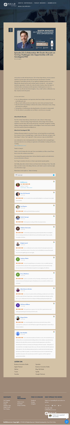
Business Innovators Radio (21, 364)
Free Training (6, 409)
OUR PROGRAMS (28, 3)
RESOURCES (42, 3)
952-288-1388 (48, 408)
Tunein (16, 372)
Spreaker (38, 364)
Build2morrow (23, 182)
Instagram (33, 404)
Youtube (16, 374)
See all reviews (23, 187)
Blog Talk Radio (40, 369)
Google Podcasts (40, 374)
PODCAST (36, 3)
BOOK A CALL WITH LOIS (24, 6)
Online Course (6, 407)
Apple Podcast (18, 367)
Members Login (7, 405)
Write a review (29, 187)
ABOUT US (20, 3)
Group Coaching (21, 405)
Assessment (19, 403)
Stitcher (16, 369)
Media (5, 404)
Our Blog (5, 402)
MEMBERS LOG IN (52, 3)
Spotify (37, 372)
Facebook (33, 400)
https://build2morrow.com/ (20, 145)
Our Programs (6, 400)
